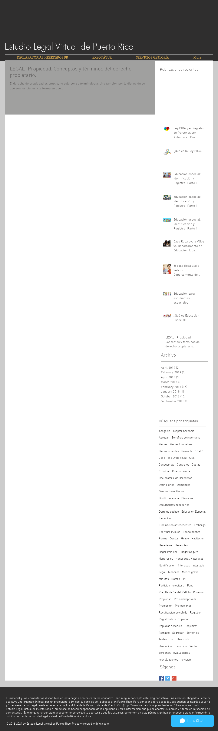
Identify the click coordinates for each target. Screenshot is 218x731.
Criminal (164, 471)
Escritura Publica (169, 532)
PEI (185, 579)
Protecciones (183, 606)
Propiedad (165, 599)
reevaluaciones (168, 660)
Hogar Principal (168, 552)
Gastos (174, 538)
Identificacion (167, 566)
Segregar (178, 633)
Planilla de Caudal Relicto (175, 592)
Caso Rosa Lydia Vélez (173, 458)
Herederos (165, 545)
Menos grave (190, 572)
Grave (185, 538)
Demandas (184, 485)
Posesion (199, 592)
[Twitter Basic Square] (167, 678)
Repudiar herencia (170, 626)
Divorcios (187, 498)
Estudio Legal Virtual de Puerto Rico (69, 46)
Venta (193, 646)
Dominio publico (169, 512)
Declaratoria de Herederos (175, 478)
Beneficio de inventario (186, 438)
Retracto (164, 633)
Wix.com (104, 724)
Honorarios (166, 559)
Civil (192, 458)
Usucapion (165, 646)
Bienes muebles (169, 451)
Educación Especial (193, 512)
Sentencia (192, 633)
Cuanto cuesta (181, 471)
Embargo (199, 525)
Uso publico (184, 639)
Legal (162, 572)
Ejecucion (165, 518)
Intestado (198, 566)
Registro (195, 613)
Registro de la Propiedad (174, 619)
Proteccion (165, 606)
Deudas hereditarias (171, 491)
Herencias (181, 545)
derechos (165, 653)
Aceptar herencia (183, 431)
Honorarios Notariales (190, 559)
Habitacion (198, 538)
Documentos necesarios (174, 505)
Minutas (164, 579)
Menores (173, 572)
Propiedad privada (185, 599)
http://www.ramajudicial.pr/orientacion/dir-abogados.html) (161, 705)
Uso (171, 639)
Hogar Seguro (189, 552)
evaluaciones (181, 653)
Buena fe (186, 451)
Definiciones (166, 485)
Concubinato (166, 465)
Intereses (184, 566)
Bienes (163, 444)
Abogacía (164, 431)
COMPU (199, 451)
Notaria (176, 579)
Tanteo (163, 639)
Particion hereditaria (172, 586)
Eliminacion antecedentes (175, 525)
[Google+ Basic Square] (174, 678)
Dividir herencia (169, 498)
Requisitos (191, 626)
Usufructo (181, 646)
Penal (190, 586)
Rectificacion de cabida (173, 613)
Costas (196, 465)
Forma (163, 538)
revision (186, 660)
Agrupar (164, 438)
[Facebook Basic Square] (161, 678)
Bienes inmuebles (181, 444)
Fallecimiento (191, 532)
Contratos (183, 465)
